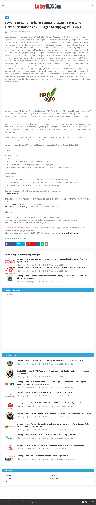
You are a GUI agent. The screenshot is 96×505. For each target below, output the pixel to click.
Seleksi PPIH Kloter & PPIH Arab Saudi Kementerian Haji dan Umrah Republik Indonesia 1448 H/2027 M (53, 372)
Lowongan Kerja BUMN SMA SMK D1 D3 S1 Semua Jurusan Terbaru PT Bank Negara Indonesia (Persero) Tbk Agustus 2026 (51, 383)
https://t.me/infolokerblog (16, 207)
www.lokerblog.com (70, 233)
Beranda (8, 476)
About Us (52, 476)
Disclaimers (9, 479)
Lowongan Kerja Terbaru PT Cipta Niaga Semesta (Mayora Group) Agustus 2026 (50, 445)
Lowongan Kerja (15, 32)
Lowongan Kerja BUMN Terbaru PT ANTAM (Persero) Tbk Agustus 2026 (46, 434)
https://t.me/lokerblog (14, 204)
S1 (21, 238)
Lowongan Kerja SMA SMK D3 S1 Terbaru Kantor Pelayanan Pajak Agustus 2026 (50, 360)
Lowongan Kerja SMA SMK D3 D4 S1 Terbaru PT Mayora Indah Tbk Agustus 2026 (50, 403)
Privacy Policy (53, 479)
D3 (8, 238)
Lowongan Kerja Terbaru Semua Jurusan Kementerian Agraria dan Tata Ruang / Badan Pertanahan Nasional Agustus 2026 (53, 425)
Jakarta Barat (14, 238)
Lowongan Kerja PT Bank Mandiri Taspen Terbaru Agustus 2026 (43, 455)
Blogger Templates (39, 502)
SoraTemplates (16, 502)
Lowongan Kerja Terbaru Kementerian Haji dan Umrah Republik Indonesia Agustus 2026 (54, 413)
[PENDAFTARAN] (11, 194)
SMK (28, 238)
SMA (24, 238)
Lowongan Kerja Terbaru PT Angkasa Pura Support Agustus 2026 (44, 392)
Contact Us (8, 481)
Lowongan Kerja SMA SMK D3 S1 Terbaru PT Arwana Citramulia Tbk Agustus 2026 (51, 267)
